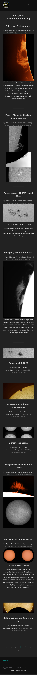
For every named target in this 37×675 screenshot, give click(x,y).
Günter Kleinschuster (15, 412)
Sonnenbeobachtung (24, 30)
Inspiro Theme (15, 670)
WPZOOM (24, 670)
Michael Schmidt (10, 30)
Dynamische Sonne (18, 443)
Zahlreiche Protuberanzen (18, 26)
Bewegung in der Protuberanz (18, 252)
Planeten (27, 412)
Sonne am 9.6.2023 (18, 363)
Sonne (25, 367)
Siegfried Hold (16, 367)
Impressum (6, 660)
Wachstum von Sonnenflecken (18, 539)
